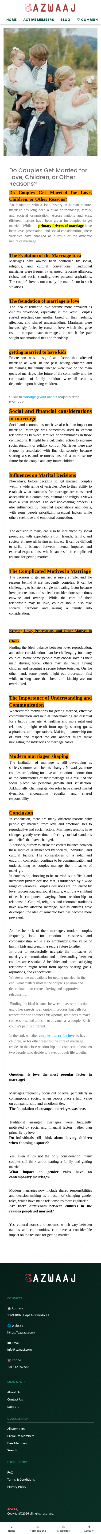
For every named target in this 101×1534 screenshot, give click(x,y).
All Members (16, 1429)
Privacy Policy (16, 1487)
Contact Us (15, 1399)
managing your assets (40, 397)
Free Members (17, 1443)
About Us (13, 1392)
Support (13, 1406)
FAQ (10, 1472)
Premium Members (20, 1436)
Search (12, 1450)
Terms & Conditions (21, 1479)
